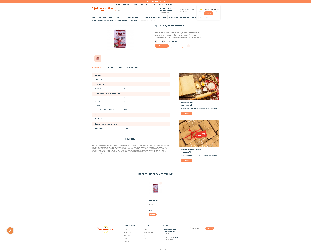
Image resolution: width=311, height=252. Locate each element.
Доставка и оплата (138, 5)
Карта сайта (127, 241)
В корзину (162, 46)
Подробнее (186, 113)
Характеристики (97, 67)
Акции (94, 17)
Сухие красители (134, 20)
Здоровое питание (105, 17)
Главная (94, 20)
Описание (110, 67)
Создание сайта (163, 249)
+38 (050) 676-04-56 (166, 8)
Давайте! (208, 13)
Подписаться (210, 228)
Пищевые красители (122, 20)
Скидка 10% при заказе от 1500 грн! (155, 1)
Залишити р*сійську (209, 16)
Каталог (146, 229)
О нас (147, 5)
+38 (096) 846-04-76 (166, 10)
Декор (194, 17)
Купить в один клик (177, 46)
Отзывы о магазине (128, 232)
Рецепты (118, 5)
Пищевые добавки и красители (155, 17)
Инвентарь (118, 17)
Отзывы (161, 5)
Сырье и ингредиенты (133, 17)
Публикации (126, 5)
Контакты (169, 5)
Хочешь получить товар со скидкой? (191, 150)
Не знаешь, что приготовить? (187, 103)
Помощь (154, 5)
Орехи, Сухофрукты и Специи (179, 17)
